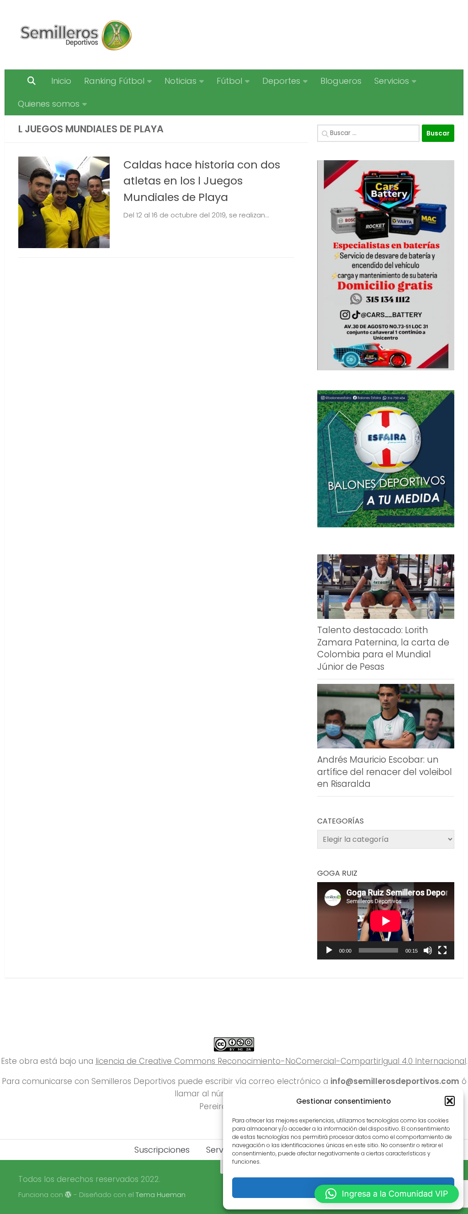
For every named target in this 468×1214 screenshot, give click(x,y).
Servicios (391, 81)
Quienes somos (49, 103)
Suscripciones (162, 1149)
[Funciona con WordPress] (68, 1195)
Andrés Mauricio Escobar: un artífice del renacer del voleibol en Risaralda (384, 771)
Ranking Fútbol (114, 81)
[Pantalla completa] (442, 950)
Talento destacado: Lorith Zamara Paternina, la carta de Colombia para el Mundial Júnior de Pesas (383, 648)
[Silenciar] (427, 950)
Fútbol (229, 81)
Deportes (281, 81)
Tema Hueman (161, 1194)
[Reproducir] (329, 950)
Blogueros (341, 81)
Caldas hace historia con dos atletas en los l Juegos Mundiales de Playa (201, 181)
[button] (449, 1101)
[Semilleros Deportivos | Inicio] (75, 34)
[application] (385, 920)
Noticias (181, 81)
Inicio (61, 81)
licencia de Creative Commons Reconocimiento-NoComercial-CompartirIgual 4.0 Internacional (281, 1061)
